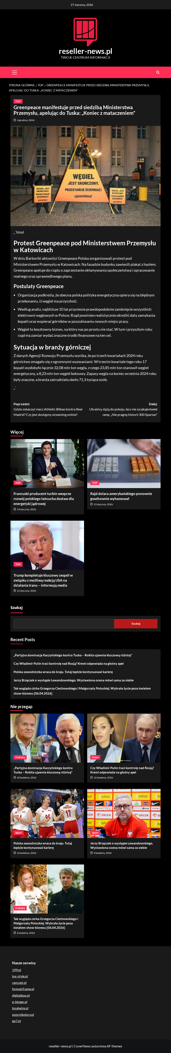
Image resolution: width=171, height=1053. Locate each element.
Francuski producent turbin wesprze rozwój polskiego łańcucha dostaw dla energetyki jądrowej (44, 498)
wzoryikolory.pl (23, 1014)
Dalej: (123, 409)
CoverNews (82, 1046)
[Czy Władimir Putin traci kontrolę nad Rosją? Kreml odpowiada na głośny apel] (124, 738)
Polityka (20, 757)
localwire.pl (20, 1008)
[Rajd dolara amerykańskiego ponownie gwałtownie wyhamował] (124, 463)
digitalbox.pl (21, 995)
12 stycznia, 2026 (26, 590)
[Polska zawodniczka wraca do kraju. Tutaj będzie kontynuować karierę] (47, 813)
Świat (95, 757)
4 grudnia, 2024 (25, 120)
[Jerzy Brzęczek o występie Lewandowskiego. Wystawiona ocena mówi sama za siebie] (124, 813)
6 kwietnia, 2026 (26, 932)
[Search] (158, 72)
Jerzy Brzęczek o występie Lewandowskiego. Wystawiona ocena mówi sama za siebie (74, 680)
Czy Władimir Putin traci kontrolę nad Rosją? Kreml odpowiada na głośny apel (69, 663)
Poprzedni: (48, 409)
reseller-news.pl (85, 51)
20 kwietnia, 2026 (26, 777)
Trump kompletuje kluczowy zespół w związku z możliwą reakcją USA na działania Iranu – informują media (43, 580)
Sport (18, 832)
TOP (18, 101)
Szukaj (16, 608)
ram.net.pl (19, 983)
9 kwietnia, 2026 (103, 852)
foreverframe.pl (23, 989)
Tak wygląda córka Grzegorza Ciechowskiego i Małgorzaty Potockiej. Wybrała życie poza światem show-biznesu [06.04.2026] (82, 690)
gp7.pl (16, 1021)
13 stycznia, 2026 (103, 504)
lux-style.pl (20, 976)
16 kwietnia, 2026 (103, 777)
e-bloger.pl (19, 1002)
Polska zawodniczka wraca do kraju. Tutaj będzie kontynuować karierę (63, 672)
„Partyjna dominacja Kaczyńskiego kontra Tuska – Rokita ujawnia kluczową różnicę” (73, 655)
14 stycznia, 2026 (26, 509)
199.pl (16, 970)
